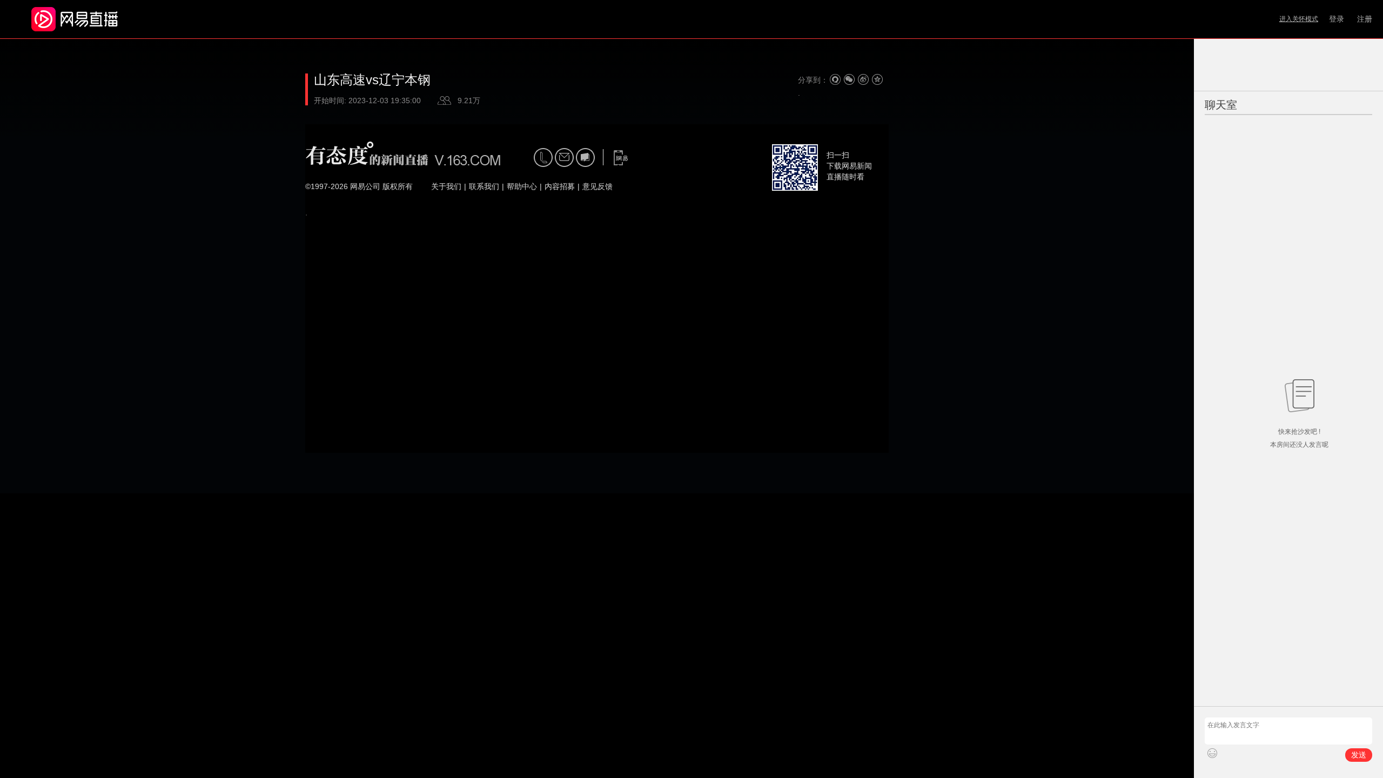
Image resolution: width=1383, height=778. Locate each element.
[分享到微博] (863, 79)
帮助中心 (522, 186)
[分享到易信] (835, 79)
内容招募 (560, 186)
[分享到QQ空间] (877, 79)
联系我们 (484, 186)
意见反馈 (597, 186)
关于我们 (446, 186)
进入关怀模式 (1298, 19)
